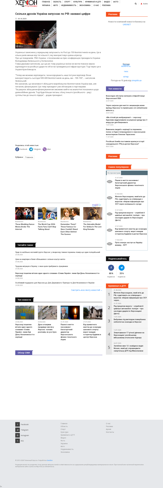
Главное (46, 2)
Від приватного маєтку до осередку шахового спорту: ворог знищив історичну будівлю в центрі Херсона (131, 231)
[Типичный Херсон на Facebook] (111, 268)
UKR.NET (127, 24)
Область (57, 2)
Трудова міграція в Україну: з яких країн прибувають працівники (41, 266)
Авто (55, 5)
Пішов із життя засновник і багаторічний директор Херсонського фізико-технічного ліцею (69, 332)
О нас (96, 5)
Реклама (106, 5)
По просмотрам (114, 173)
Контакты (110, 432)
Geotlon (50, 460)
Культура (77, 2)
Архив (108, 429)
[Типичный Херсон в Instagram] (17, 435)
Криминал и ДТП (93, 2)
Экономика (84, 5)
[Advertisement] (58, 118)
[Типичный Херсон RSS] (17, 441)
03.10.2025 (21, 18)
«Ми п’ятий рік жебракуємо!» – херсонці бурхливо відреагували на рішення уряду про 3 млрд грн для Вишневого (126, 119)
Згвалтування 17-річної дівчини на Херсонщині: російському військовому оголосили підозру (129, 335)
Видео (107, 2)
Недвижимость (68, 5)
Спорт (67, 2)
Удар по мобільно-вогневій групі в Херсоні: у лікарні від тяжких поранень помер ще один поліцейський (57, 252)
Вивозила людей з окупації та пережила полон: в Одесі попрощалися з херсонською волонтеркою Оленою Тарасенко (125, 132)
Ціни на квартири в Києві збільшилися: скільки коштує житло (40, 259)
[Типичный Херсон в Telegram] (121, 268)
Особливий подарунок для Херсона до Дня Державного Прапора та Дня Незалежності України (54, 283)
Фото (115, 2)
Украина (46, 5)
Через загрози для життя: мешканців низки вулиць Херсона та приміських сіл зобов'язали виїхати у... (126, 107)
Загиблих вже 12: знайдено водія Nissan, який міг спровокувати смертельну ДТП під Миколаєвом (128, 348)
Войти (145, 4)
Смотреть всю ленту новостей (86, 290)
